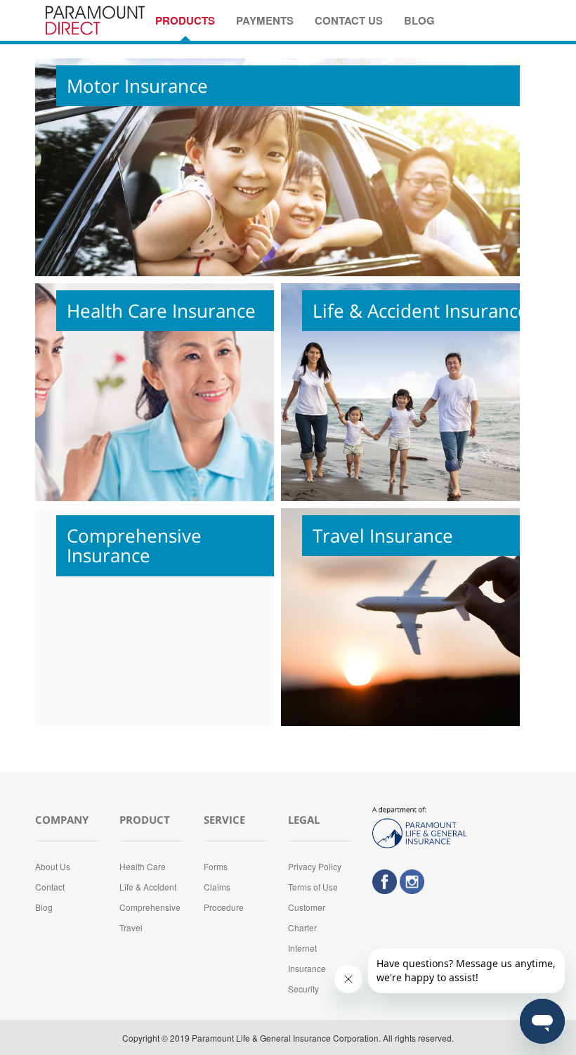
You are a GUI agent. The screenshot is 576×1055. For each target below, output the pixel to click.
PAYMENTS (265, 20)
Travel (131, 927)
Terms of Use (313, 887)
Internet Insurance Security (307, 968)
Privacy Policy (314, 866)
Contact (50, 887)
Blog (44, 907)
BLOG (419, 20)
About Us (52, 866)
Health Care (142, 866)
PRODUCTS (185, 20)
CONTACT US (349, 20)
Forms (216, 866)
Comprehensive (150, 907)
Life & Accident (147, 887)
